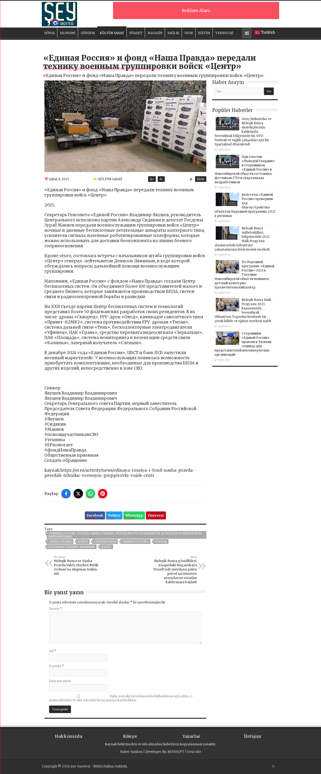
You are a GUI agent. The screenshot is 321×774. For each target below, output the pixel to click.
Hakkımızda (68, 736)
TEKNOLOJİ (224, 33)
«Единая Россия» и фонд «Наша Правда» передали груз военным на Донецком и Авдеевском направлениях (125, 535)
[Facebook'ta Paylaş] (66, 493)
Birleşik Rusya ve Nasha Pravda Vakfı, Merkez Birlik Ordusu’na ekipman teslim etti (76, 565)
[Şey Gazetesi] (59, 13)
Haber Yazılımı (131, 752)
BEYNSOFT (176, 752)
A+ (152, 179)
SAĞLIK (173, 33)
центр (106, 546)
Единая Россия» (135, 541)
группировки (105, 541)
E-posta (56, 666)
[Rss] (273, 766)
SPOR (188, 33)
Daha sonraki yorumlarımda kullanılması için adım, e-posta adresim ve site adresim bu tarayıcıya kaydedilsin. (121, 698)
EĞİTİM (204, 33)
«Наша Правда (60, 541)
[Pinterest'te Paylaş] (102, 493)
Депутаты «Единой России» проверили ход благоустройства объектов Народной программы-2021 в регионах (245, 205)
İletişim (252, 736)
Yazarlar (191, 736)
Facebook (95, 515)
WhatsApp (134, 515)
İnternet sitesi (60, 681)
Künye (130, 736)
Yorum (55, 609)
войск (83, 541)
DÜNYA (49, 33)
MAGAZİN (155, 33)
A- (161, 179)
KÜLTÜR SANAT (112, 33)
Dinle (200, 179)
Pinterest (156, 515)
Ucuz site (194, 752)
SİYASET (135, 33)
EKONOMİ (67, 33)
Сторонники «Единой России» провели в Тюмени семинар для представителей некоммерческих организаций (243, 344)
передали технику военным (71, 546)
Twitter (114, 515)
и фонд (161, 541)
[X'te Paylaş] (78, 493)
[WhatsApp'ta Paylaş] (90, 493)
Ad (52, 651)
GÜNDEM (88, 33)
